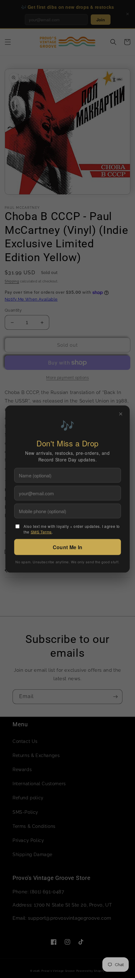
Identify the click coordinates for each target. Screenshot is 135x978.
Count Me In (67, 547)
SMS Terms (41, 531)
